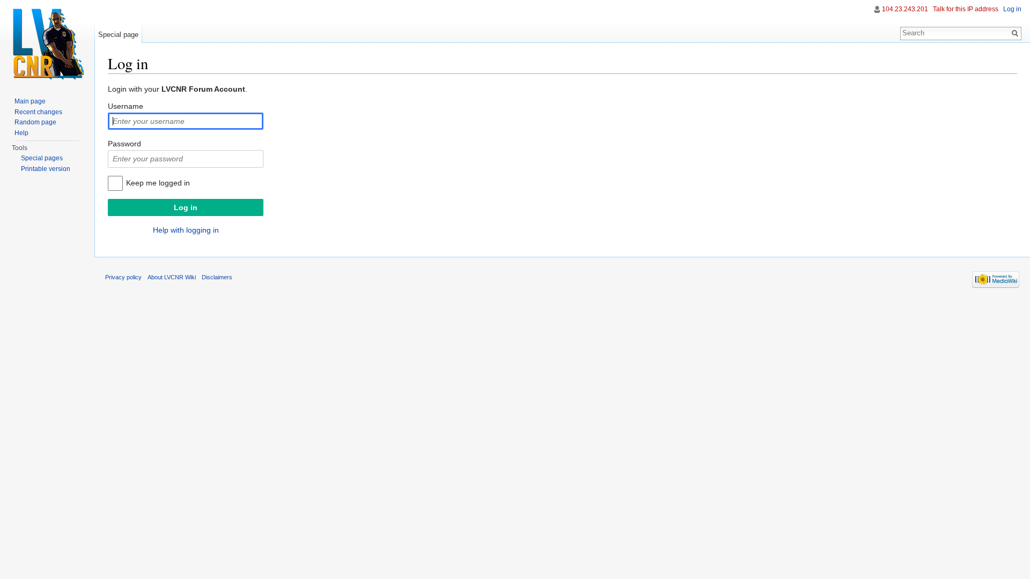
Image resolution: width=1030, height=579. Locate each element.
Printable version (45, 169)
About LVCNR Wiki (172, 277)
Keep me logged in (158, 183)
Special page (118, 35)
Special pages (42, 158)
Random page (35, 122)
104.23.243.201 (905, 9)
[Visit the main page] (47, 43)
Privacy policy (123, 277)
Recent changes (38, 112)
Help (21, 133)
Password (124, 143)
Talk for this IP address (965, 9)
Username (125, 106)
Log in (1012, 9)
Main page (30, 101)
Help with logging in (186, 230)
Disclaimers (217, 277)
